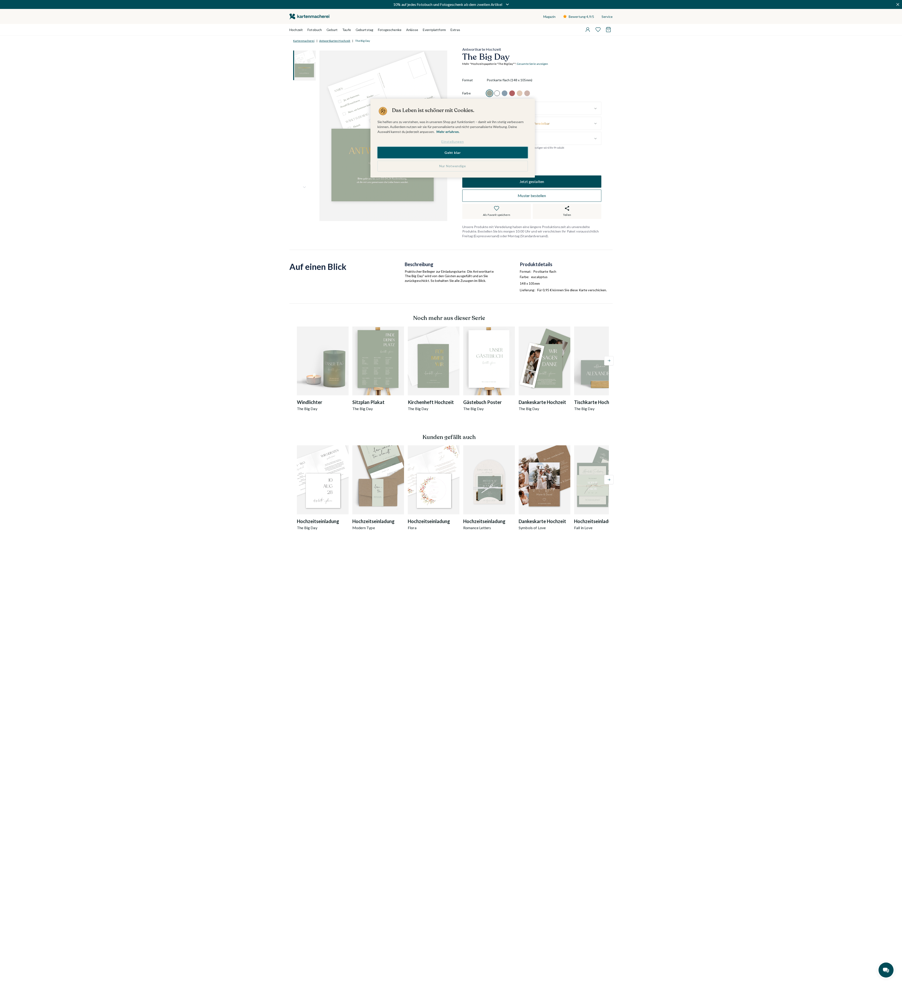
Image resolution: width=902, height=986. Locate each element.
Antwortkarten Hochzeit (334, 41)
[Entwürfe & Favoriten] (598, 29)
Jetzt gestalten (532, 181)
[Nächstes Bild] (304, 187)
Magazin (549, 17)
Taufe (346, 30)
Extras (455, 30)
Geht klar (452, 152)
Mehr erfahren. (447, 132)
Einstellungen (452, 142)
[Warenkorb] (608, 29)
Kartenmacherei (304, 41)
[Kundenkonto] (587, 29)
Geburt (332, 30)
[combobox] (544, 108)
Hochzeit (296, 30)
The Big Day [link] (362, 41)
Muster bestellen (532, 195)
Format (467, 80)
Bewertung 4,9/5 (581, 17)
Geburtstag (364, 30)
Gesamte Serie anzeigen (532, 64)
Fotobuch (314, 30)
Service (607, 17)
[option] (489, 93)
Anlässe (412, 30)
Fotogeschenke (389, 30)
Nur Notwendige (452, 166)
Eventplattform (434, 30)
